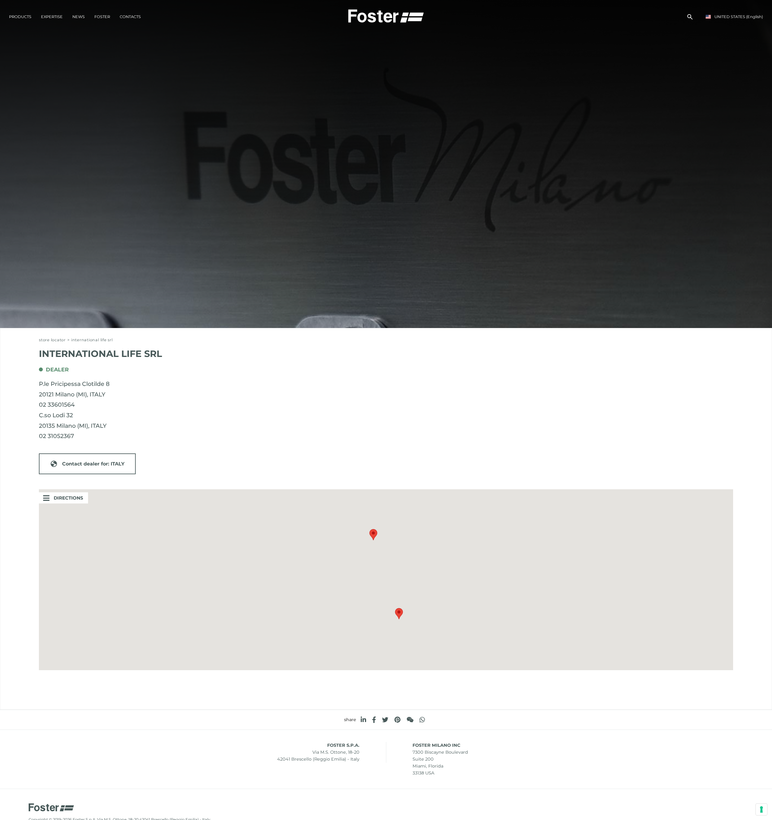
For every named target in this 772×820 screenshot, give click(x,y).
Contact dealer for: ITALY (93, 464)
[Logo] (386, 15)
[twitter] (385, 720)
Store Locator (52, 340)
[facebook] (374, 720)
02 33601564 (57, 404)
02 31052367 (56, 436)
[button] (373, 534)
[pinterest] (397, 720)
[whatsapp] (422, 720)
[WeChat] (410, 720)
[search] (690, 16)
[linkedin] (363, 720)
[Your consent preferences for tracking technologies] (761, 809)
